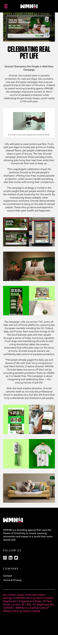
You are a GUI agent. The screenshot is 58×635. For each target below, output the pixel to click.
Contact (7, 575)
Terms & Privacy (12, 580)
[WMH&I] (29, 6)
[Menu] (6, 6)
